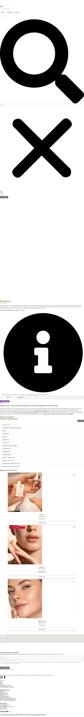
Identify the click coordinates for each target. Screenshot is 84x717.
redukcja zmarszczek (42, 622)
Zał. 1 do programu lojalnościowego (7, 699)
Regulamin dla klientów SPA (6, 697)
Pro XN (42, 514)
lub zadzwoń (6, 669)
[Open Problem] (19, 12)
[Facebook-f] (4, 677)
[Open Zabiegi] (4, 12)
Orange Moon (40, 715)
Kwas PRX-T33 (42, 621)
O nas (1, 681)
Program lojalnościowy (5, 685)
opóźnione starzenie (42, 516)
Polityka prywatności (4, 695)
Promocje (2, 684)
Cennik (1, 683)
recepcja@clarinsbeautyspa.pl (6, 706)
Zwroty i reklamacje (4, 694)
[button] (42, 61)
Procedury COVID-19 (4, 696)
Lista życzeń (2, 692)
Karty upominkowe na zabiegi (6, 686)
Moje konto (2, 691)
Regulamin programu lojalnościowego (8, 698)
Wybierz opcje (42, 522)
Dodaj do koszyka (5, 401)
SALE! (17, 527)
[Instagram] (1, 677)
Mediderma (42, 567)
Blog (1, 682)
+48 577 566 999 (3, 707)
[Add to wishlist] (82, 202)
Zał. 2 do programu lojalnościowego (7, 700)
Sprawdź (22, 310)
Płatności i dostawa (4, 693)
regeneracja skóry (42, 568)
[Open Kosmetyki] (12, 12)
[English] (2, 6)
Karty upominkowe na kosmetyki (7, 687)
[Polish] (0, 6)
